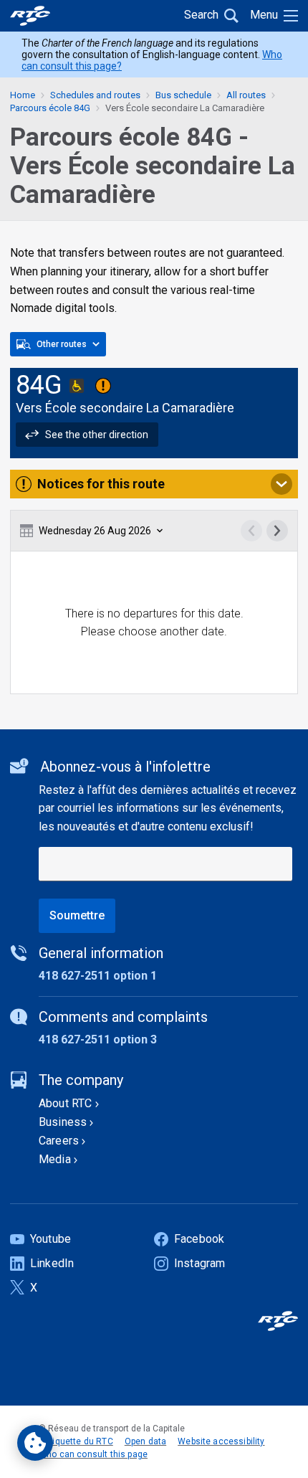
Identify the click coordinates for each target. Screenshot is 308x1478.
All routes (246, 95)
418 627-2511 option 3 (98, 1039)
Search (201, 15)
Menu (264, 15)
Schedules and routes (95, 95)
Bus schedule (183, 95)
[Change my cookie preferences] (35, 1443)
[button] (87, 434)
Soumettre (77, 915)
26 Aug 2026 (95, 530)
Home (22, 95)
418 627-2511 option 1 (98, 975)
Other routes (62, 344)
